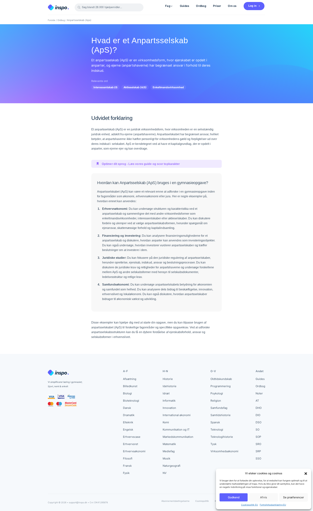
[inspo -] (58, 7)
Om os (232, 6)
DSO (258, 422)
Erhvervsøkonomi (134, 451)
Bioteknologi (131, 400)
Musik (166, 458)
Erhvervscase (131, 436)
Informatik (169, 400)
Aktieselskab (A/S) (135, 87)
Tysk (213, 444)
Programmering (220, 386)
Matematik (169, 444)
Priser (217, 6)
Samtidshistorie (220, 415)
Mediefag (169, 451)
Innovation (169, 408)
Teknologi (216, 429)
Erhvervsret (130, 444)
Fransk (127, 465)
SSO (258, 458)
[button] (306, 473)
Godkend (233, 497)
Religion (215, 400)
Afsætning (129, 379)
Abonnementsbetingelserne (175, 501)
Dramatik (128, 415)
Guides (184, 6)
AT (257, 400)
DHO (259, 408)
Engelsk (128, 429)
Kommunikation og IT (176, 429)
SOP (258, 436)
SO (257, 429)
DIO (258, 415)
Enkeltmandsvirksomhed (168, 87)
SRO (258, 444)
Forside (51, 20)
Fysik (126, 473)
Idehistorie (169, 386)
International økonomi (177, 415)
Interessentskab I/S (105, 87)
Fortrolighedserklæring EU (273, 504)
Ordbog (201, 6)
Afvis (263, 497)
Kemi (166, 422)
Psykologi (216, 393)
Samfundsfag (218, 408)
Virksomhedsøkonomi (224, 451)
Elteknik (128, 422)
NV (164, 473)
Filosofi (127, 458)
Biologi (127, 393)
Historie (168, 379)
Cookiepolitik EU (249, 504)
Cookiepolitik (202, 501)
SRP (258, 451)
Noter (259, 393)
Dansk (127, 408)
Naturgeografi (171, 465)
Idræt (166, 393)
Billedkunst (130, 386)
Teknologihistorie (221, 436)
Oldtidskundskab (221, 379)
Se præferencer (293, 497)
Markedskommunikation (178, 436)
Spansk (215, 422)
